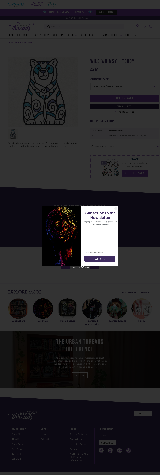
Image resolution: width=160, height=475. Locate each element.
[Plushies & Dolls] (117, 308)
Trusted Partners (78, 434)
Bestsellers (42, 35)
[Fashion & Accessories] (92, 308)
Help (43, 434)
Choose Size (99, 79)
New (55, 35)
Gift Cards (17, 459)
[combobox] (84, 26)
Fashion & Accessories (92, 322)
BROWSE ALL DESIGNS (136, 292)
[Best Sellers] (18, 308)
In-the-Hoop (87, 35)
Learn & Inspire (110, 35)
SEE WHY (80, 375)
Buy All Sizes (124, 106)
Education (46, 439)
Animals (43, 321)
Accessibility (76, 439)
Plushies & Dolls (117, 321)
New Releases (19, 439)
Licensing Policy (78, 444)
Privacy (73, 449)
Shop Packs (18, 444)
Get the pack (135, 173)
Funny (141, 321)
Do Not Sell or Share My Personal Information (80, 457)
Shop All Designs (18, 35)
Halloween (67, 35)
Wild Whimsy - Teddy (24, 42)
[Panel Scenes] (68, 308)
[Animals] (43, 308)
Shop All (16, 434)
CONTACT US (143, 413)
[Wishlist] (144, 26)
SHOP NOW (107, 12)
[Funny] (142, 308)
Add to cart (125, 98)
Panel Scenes (67, 321)
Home (10, 42)
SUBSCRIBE (107, 443)
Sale (137, 35)
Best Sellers (18, 321)
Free (128, 35)
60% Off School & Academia (78, 18)
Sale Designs (18, 449)
